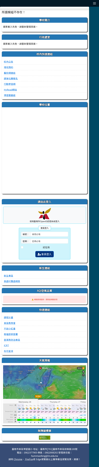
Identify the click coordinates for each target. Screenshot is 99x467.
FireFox (29, 459)
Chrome (18, 459)
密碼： (26, 241)
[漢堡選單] (94, 3)
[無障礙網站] (44, 437)
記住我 (46, 247)
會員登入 (46, 254)
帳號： (26, 234)
